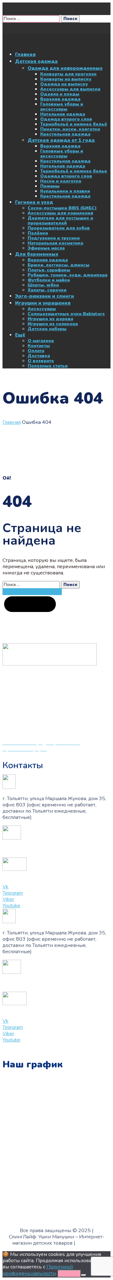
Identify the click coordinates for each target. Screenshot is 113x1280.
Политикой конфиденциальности (38, 1270)
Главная (12, 422)
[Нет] (83, 1275)
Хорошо (69, 1274)
